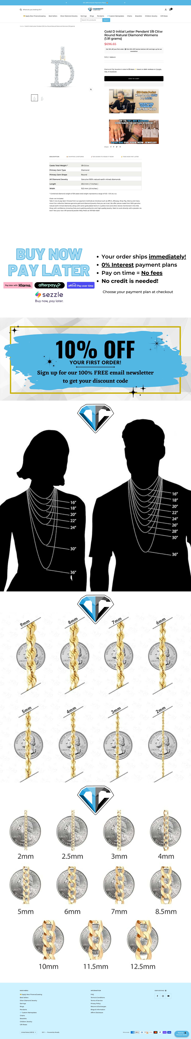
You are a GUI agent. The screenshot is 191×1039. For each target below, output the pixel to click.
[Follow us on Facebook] (157, 996)
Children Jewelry (151, 16)
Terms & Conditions (98, 997)
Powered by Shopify (53, 1032)
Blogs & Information (98, 1009)
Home (22, 26)
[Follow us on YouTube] (168, 996)
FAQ (92, 994)
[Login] (166, 9)
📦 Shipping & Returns (75, 156)
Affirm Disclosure (97, 1012)
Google (158, 69)
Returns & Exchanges (98, 1006)
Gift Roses (164, 16)
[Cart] (170, 10)
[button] (133, 84)
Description (54, 156)
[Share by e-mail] (120, 147)
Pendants (100, 16)
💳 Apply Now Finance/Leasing (34, 16)
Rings (92, 16)
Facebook (113, 72)
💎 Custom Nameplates (115, 16)
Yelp (105, 72)
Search (106, 20)
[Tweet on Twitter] (117, 147)
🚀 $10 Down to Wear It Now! (102, 156)
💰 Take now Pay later (130, 156)
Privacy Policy (96, 1003)
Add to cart (134, 78)
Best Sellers (53, 16)
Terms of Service (97, 1000)
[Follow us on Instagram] (163, 996)
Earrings (84, 16)
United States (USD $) (27, 1032)
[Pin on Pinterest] (113, 147)
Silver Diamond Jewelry (68, 16)
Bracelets (138, 16)
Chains (129, 16)
